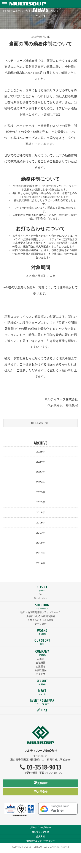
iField (40, 594)
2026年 (40, 451)
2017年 (40, 532)
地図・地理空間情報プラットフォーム (40, 612)
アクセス (40, 673)
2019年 (40, 512)
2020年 (40, 502)
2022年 (40, 482)
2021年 (40, 492)
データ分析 (40, 623)
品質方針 (40, 836)
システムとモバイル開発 (40, 620)
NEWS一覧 (41, 422)
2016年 (40, 542)
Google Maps (40, 598)
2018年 (40, 522)
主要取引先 (40, 670)
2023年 (40, 471)
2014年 (40, 563)
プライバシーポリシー (40, 827)
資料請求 (42, 783)
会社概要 (40, 662)
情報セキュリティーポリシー (41, 841)
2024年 (40, 461)
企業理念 (40, 666)
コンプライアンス (40, 832)
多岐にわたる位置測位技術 (40, 616)
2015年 (40, 553)
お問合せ (42, 791)
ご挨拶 (40, 658)
